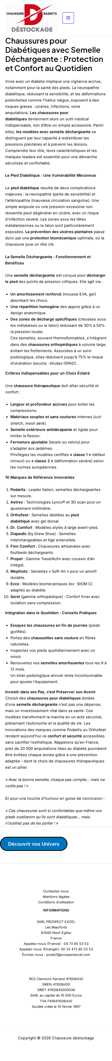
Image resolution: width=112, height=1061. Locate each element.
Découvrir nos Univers (33, 844)
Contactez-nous (56, 891)
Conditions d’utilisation (56, 902)
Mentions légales (56, 897)
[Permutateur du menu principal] (68, 18)
